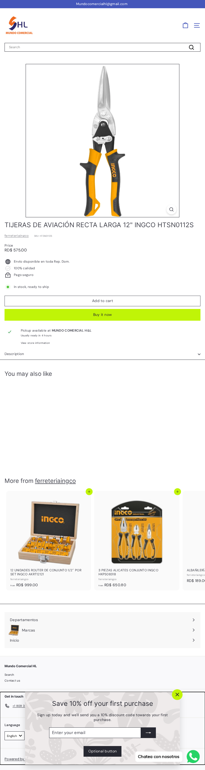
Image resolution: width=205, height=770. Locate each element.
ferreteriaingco (17, 236)
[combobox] (102, 47)
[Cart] (185, 25)
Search (9, 675)
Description (14, 354)
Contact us (12, 680)
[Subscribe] (148, 732)
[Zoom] (171, 209)
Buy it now (102, 314)
